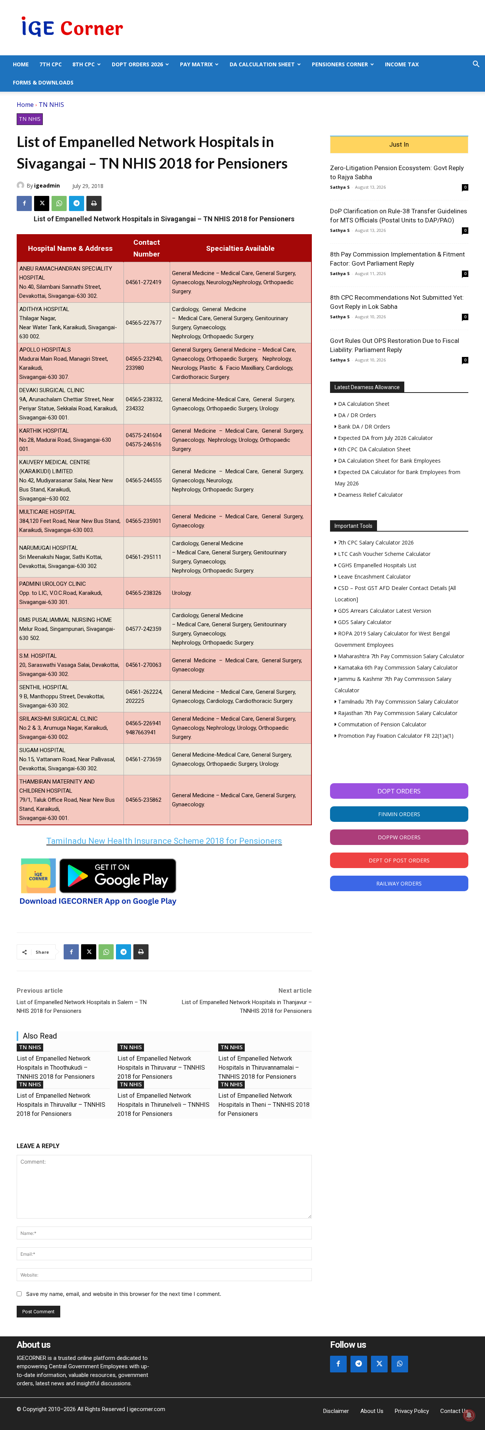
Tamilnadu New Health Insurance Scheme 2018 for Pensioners (164, 841)
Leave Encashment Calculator (373, 576)
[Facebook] (24, 203)
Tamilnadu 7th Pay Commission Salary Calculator (397, 701)
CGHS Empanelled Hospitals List (376, 565)
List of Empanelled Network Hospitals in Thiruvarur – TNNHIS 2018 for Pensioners (161, 1067)
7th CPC (50, 64)
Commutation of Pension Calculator (381, 724)
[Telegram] (76, 203)
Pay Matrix (196, 64)
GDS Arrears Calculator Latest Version (383, 610)
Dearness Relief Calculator (369, 494)
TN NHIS (51, 104)
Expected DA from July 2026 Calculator (384, 437)
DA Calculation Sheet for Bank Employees (388, 460)
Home (21, 64)
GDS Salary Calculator (363, 622)
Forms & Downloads (43, 82)
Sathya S (340, 187)
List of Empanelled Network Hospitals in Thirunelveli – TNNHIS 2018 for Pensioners (163, 1104)
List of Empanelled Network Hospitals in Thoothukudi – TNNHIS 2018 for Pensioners (56, 1067)
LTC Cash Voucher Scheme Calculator (383, 553)
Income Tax (402, 64)
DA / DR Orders (356, 415)
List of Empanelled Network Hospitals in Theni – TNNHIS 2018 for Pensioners (264, 1104)
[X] (41, 203)
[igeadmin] (22, 185)
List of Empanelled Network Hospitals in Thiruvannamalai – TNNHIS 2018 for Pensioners (258, 1067)
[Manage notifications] (469, 1415)
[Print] (94, 203)
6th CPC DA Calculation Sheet (373, 449)
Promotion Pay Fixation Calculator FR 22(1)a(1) (395, 735)
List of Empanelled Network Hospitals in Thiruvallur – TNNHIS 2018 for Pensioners (61, 1104)
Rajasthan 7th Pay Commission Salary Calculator (396, 713)
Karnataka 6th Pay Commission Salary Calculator (397, 667)
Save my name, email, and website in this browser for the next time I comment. (123, 1294)
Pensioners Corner (340, 64)
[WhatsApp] (59, 203)
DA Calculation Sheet (262, 64)
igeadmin (47, 185)
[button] (476, 65)
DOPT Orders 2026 (137, 64)
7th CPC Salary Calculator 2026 (375, 542)
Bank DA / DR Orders (363, 426)
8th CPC (83, 64)
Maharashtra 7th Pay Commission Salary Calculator (400, 656)
